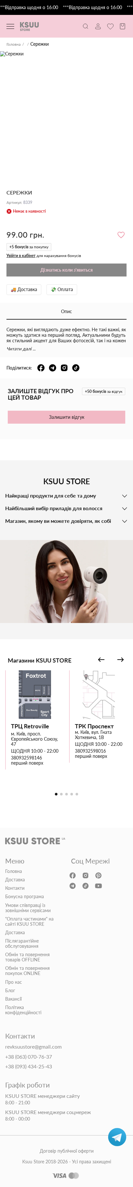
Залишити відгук (66, 417)
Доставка (15, 879)
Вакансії (13, 999)
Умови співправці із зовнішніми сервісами (28, 908)
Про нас (13, 982)
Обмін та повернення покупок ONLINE (27, 971)
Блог (10, 990)
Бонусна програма (24, 896)
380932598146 (26, 757)
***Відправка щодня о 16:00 (92, 7)
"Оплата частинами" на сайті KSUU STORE (29, 921)
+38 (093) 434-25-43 (28, 1066)
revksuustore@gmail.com (33, 1047)
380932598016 (90, 751)
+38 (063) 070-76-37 (28, 1057)
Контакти (15, 888)
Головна (13, 44)
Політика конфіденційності (23, 1010)
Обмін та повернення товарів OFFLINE (27, 957)
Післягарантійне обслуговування (22, 943)
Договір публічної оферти (67, 1151)
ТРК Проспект (94, 726)
